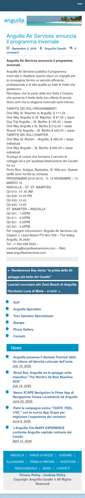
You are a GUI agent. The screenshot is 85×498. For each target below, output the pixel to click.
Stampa (18, 322)
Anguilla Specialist (27, 309)
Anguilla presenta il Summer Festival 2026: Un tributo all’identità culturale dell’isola (45, 359)
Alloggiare (17, 462)
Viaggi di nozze (43, 455)
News (48, 468)
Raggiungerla (27, 468)
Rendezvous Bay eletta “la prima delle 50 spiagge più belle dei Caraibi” (40, 273)
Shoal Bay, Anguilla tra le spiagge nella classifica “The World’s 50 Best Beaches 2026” (43, 376)
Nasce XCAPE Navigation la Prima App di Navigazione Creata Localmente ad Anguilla (45, 394)
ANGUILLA (18, 455)
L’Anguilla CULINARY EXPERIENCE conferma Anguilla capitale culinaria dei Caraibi (42, 432)
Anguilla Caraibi (55, 48)
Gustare (67, 455)
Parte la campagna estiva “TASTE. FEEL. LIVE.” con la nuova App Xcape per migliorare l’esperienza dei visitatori (43, 412)
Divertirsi (69, 462)
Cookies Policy (54, 475)
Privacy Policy (30, 475)
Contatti (19, 336)
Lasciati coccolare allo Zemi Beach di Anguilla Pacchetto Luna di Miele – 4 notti (42, 287)
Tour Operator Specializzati (33, 316)
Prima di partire (43, 462)
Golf (16, 302)
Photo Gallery (23, 329)
